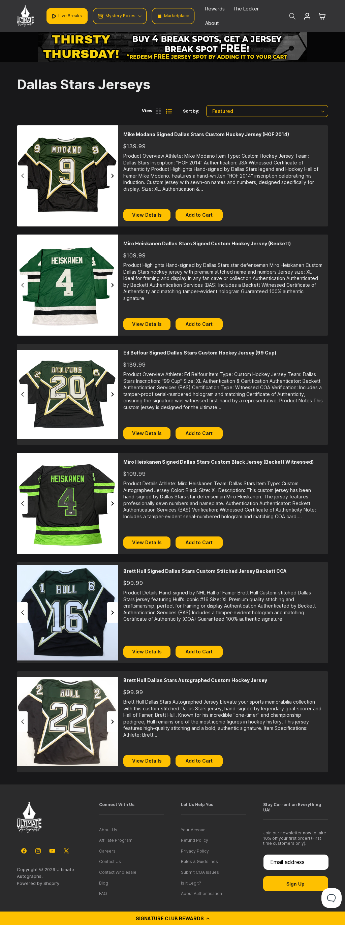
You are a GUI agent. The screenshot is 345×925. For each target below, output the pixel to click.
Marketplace (176, 15)
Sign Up (295, 884)
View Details (147, 215)
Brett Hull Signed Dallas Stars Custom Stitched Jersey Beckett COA (205, 571)
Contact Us (110, 861)
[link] (172, 47)
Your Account (194, 829)
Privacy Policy (195, 851)
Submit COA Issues (200, 872)
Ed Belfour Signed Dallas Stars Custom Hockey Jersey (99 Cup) (199, 353)
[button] (172, 918)
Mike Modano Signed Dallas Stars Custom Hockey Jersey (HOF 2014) (206, 134)
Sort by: (191, 111)
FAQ (103, 893)
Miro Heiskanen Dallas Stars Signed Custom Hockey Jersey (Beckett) (207, 243)
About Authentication (201, 893)
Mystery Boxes (120, 15)
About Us (108, 829)
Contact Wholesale (117, 872)
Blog (103, 883)
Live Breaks (70, 15)
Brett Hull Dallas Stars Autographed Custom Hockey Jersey (195, 680)
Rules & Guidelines (199, 861)
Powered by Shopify (38, 883)
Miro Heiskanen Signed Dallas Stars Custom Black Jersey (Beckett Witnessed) (218, 462)
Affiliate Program (115, 840)
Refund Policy (194, 840)
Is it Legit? (191, 883)
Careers (107, 851)
